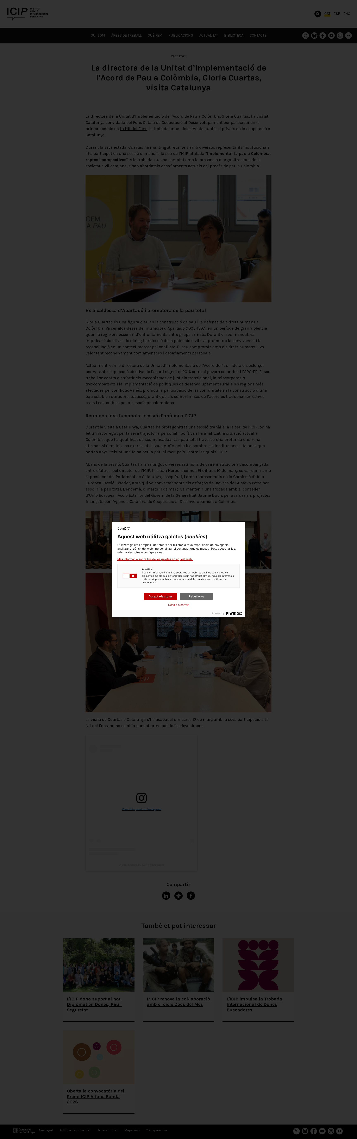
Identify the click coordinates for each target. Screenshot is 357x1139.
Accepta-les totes (161, 596)
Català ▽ (124, 528)
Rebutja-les (196, 596)
